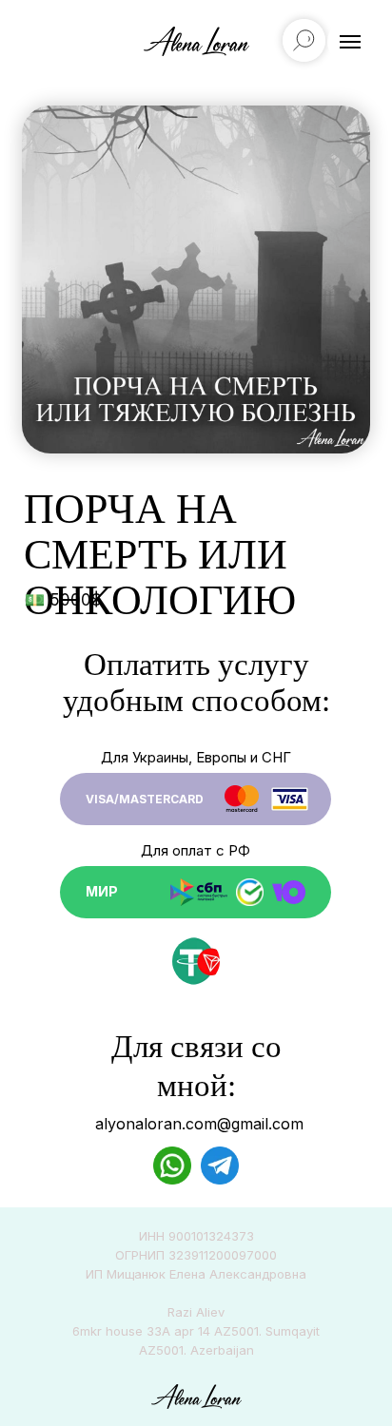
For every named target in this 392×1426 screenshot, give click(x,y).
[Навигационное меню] (350, 41)
